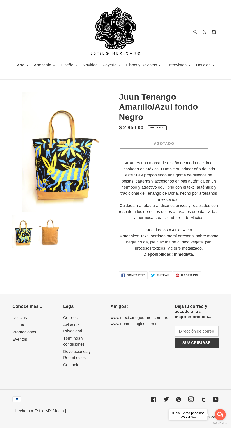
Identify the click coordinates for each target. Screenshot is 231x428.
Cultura (18, 325)
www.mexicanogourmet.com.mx (139, 317)
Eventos (19, 339)
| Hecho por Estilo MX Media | (39, 411)
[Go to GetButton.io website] (220, 423)
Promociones (24, 332)
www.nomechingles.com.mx (136, 324)
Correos (70, 317)
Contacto (71, 365)
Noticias (19, 317)
